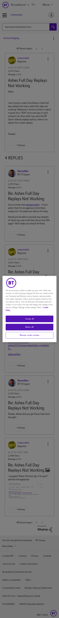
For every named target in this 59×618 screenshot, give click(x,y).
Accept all (29, 319)
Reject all (29, 327)
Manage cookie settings (29, 335)
